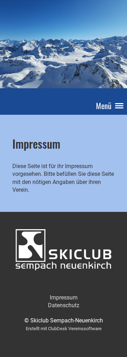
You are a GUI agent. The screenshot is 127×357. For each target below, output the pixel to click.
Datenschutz (63, 305)
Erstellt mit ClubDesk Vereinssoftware (64, 328)
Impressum (64, 297)
